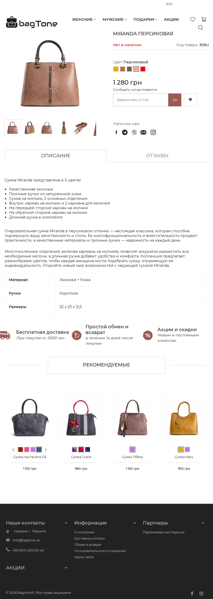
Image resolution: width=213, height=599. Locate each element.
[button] (29, 128)
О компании (84, 532)
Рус (168, 6)
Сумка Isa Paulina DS (29, 457)
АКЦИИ (15, 568)
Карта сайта (84, 557)
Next (46, 450)
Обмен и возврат (88, 545)
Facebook (192, 593)
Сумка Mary (184, 457)
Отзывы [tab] (157, 156)
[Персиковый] (136, 69)
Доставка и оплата (89, 538)
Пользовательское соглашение (100, 551)
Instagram (201, 593)
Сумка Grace (81, 457)
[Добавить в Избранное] (190, 99)
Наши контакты (25, 523)
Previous (13, 452)
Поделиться (116, 132)
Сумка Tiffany (132, 457)
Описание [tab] (55, 156)
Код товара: (187, 45)
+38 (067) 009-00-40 (22, 6)
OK (174, 100)
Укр (176, 6)
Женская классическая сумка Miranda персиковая (125, 132)
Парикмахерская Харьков (163, 532)
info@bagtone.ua (26, 540)
